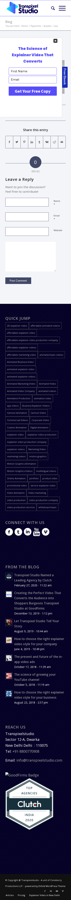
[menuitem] (51, 8)
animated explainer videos (21, 376)
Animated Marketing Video (21, 383)
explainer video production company (27, 441)
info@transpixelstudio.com (39, 760)
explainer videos (16, 449)
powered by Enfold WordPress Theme (45, 886)
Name (57, 202)
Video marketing (37, 492)
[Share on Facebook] (9, 142)
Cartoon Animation (17, 412)
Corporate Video (40, 420)
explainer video (15, 434)
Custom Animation (17, 427)
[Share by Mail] (61, 142)
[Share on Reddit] (54, 142)
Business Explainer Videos (36, 405)
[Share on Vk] (46, 142)
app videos (13, 405)
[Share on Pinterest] (24, 142)
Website (58, 230)
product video (49, 478)
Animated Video (47, 383)
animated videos (47, 391)
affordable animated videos (45, 325)
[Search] (51, 8)
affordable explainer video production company (32, 340)
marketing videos (16, 456)
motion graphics (37, 456)
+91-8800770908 (25, 751)
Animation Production (18, 398)
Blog (8, 22)
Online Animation (16, 478)
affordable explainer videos (21, 347)
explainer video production (41, 434)
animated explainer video (20, 369)
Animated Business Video (20, 361)
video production (16, 500)
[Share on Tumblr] (39, 142)
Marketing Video (37, 449)
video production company (43, 500)
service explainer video (43, 485)
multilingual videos (46, 471)
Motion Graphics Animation (21, 463)
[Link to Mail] (51, 891)
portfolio (34, 478)
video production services (21, 507)
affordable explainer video (21, 332)
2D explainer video (17, 325)
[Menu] (60, 8)
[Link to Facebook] (45, 891)
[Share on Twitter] (17, 142)
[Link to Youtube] (57, 891)
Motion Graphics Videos (19, 471)
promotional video (17, 485)
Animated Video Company (21, 391)
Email (57, 217)
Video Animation (16, 492)
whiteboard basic (47, 507)
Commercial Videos (17, 420)
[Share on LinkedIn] (32, 142)
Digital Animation (39, 427)
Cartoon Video (38, 412)
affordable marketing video (21, 354)
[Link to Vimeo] (63, 891)
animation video (42, 398)
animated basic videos (51, 354)
